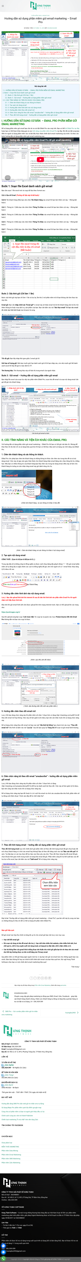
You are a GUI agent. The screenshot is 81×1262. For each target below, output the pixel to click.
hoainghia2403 (52, 28)
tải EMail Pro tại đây (72, 128)
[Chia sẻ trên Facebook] (35, 978)
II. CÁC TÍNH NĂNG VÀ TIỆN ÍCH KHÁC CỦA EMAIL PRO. (24, 100)
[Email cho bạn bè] (42, 978)
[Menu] (3, 5)
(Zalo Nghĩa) (9, 1065)
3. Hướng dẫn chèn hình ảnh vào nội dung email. (23, 108)
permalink (63, 985)
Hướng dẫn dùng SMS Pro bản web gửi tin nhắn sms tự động (23, 1104)
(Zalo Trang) (9, 1075)
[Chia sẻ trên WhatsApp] (31, 978)
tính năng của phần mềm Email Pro (44, 131)
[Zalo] (3, 1245)
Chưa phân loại (7, 1143)
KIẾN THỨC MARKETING (10, 1147)
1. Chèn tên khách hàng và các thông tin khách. (23, 103)
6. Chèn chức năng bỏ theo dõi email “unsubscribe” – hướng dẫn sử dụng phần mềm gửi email (39, 113)
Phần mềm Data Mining (10, 1151)
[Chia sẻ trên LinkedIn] (49, 978)
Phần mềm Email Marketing (40, 15)
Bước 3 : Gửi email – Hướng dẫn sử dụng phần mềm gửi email (28, 98)
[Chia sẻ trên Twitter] (38, 978)
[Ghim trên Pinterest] (46, 978)
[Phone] (3, 1258)
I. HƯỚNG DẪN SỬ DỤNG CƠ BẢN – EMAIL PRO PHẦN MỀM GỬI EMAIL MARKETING (34, 90)
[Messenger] (3, 1252)
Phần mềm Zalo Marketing (11, 1163)
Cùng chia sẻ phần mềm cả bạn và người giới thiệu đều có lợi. (23, 1112)
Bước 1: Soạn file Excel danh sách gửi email (19, 93)
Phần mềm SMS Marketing (11, 1159)
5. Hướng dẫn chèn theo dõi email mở (19, 110)
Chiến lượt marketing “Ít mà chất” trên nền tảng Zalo (20, 1120)
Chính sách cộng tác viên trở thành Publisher (17, 1116)
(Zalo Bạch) (9, 1085)
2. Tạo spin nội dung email (16, 105)
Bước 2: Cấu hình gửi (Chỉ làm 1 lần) (19, 95)
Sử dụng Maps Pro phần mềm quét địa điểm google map (21, 1108)
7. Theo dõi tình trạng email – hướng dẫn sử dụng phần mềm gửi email (31, 115)
